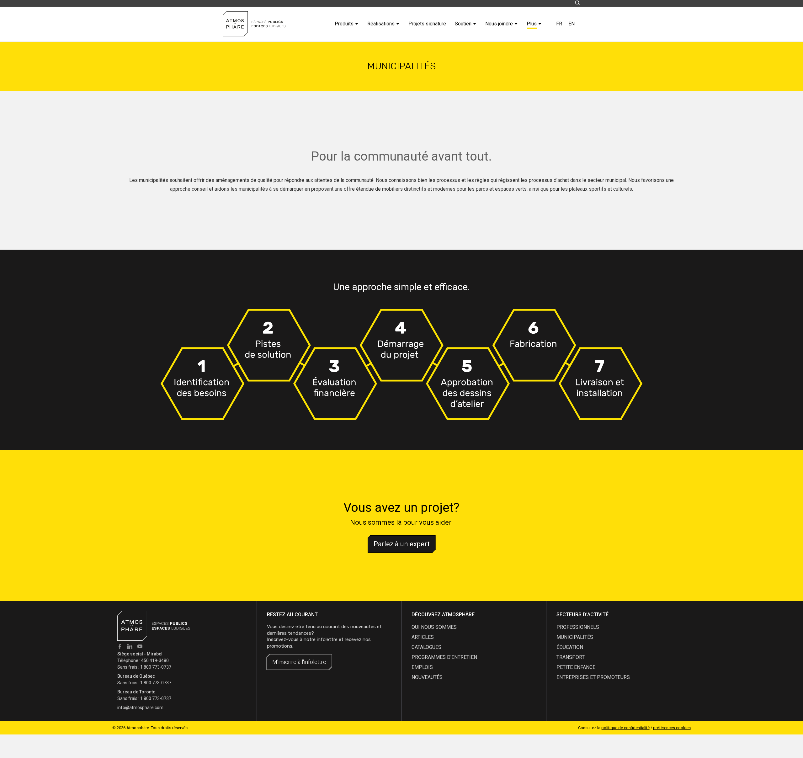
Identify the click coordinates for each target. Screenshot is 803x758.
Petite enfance (575, 667)
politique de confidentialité (625, 727)
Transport (570, 657)
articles (423, 637)
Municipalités (574, 637)
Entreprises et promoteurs (593, 677)
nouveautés (427, 677)
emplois (422, 667)
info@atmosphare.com (140, 707)
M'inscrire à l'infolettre (299, 662)
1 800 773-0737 (155, 667)
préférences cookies (672, 727)
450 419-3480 (155, 660)
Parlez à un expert (402, 544)
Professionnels (577, 627)
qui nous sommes (434, 627)
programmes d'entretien (444, 657)
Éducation (569, 647)
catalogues (426, 647)
